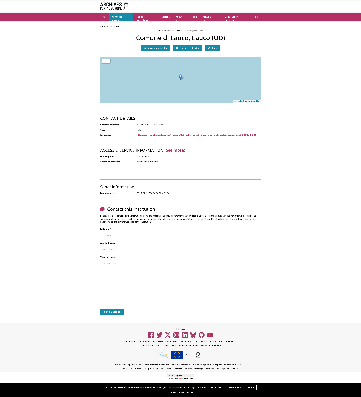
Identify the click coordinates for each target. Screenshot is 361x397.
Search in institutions (173, 30)
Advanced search (117, 18)
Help (228, 341)
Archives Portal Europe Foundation (158, 364)
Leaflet (239, 101)
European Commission (223, 364)
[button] (180, 77)
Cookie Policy (156, 368)
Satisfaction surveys (231, 18)
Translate (188, 378)
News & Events (207, 18)
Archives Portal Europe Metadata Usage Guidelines (189, 368)
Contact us (127, 368)
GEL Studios (233, 368)
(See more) (174, 150)
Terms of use (141, 368)
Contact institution (189, 48)
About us (179, 18)
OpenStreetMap (252, 101)
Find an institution (142, 18)
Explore (165, 16)
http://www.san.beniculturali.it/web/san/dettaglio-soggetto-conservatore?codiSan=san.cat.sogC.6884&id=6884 (197, 134)
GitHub (217, 345)
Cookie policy (233, 387)
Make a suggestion (157, 48)
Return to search (110, 26)
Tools (194, 16)
